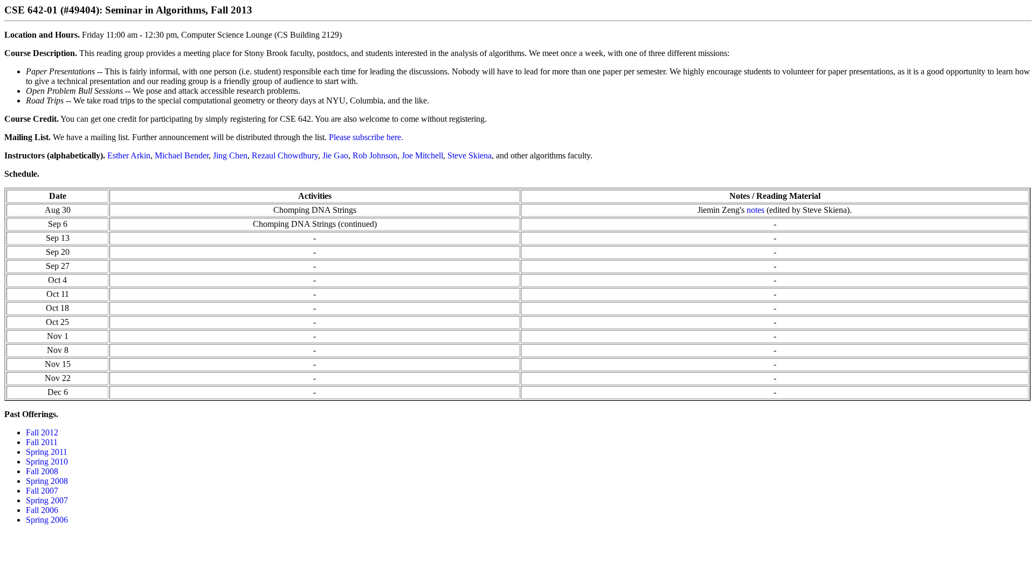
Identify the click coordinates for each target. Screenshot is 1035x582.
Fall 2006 (42, 510)
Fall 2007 (42, 490)
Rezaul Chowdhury (285, 155)
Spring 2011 (46, 451)
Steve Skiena (469, 155)
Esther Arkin (128, 155)
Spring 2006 (47, 519)
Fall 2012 (42, 432)
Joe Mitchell (422, 155)
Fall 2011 (42, 442)
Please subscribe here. (366, 137)
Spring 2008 (47, 481)
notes (755, 209)
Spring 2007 (47, 500)
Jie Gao (335, 155)
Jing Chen (230, 155)
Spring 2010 (47, 461)
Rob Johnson (375, 155)
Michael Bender (182, 155)
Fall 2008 (42, 471)
